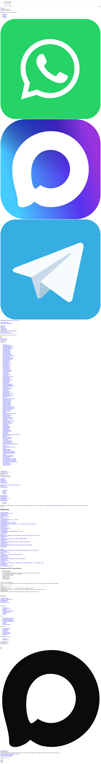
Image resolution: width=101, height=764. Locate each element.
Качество (4, 609)
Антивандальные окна (7, 388)
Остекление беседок (7, 450)
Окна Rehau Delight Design (8, 348)
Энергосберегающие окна (8, 376)
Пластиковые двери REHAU (8, 398)
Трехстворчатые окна (7, 359)
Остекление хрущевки (7, 463)
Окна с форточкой (6, 391)
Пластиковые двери (7, 399)
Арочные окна (6, 372)
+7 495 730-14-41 (3, 329)
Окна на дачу (5, 439)
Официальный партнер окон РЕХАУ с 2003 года (10, 320)
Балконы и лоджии (6, 608)
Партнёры (5, 631)
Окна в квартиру (6, 457)
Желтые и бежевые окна (7, 383)
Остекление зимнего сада (8, 456)
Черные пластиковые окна (8, 384)
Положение (17, 591)
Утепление (5, 419)
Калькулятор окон (4, 482)
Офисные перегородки (7, 409)
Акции (4, 15)
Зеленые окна (5, 387)
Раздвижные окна (6, 435)
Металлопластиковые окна (8, 395)
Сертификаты (5, 629)
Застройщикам (6, 639)
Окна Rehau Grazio (6, 349)
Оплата (4, 623)
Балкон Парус (5, 424)
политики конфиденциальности (55, 505)
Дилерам (4, 17)
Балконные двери (6, 404)
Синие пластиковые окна (8, 386)
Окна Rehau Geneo (6, 352)
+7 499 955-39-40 (3, 641)
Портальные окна (6, 394)
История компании (6, 628)
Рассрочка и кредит (7, 624)
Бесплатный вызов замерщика (9, 451)
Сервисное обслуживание (8, 455)
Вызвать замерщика (4, 751)
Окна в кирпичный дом (7, 442)
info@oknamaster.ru (12, 330)
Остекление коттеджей (7, 437)
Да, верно (2, 10)
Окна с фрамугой (6, 368)
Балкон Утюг (5, 433)
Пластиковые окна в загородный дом (10, 443)
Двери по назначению (7, 403)
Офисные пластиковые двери (9, 408)
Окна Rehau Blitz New (7, 347)
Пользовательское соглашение (6, 755)
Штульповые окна (6, 361)
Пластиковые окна (6, 345)
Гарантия (4, 613)
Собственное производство (8, 610)
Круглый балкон (6, 428)
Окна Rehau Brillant (7, 353)
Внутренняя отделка (7, 421)
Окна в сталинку (6, 462)
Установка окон (6, 445)
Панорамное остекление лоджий (9, 413)
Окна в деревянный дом (7, 440)
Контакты (5, 16)
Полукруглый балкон (7, 431)
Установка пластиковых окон (8, 620)
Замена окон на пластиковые (8, 453)
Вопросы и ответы (6, 611)
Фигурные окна (6, 396)
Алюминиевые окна (7, 362)
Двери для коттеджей (7, 410)
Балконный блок (6, 360)
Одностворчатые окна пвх (8, 357)
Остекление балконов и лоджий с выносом (11, 434)
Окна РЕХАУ (5, 607)
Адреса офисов (3, 497)
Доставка (4, 454)
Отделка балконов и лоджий (8, 420)
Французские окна (6, 374)
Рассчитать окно (3, 750)
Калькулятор (2, 326)
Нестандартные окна (7, 364)
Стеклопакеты (6, 375)
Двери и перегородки (7, 400)
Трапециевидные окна (7, 370)
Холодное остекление (7, 415)
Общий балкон (6, 429)
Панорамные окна (6, 377)
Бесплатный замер (4, 500)
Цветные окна (5, 363)
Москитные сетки (6, 464)
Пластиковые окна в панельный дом (10, 461)
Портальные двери (6, 401)
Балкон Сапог (5, 432)
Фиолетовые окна (6, 389)
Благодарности (6, 630)
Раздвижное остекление (7, 418)
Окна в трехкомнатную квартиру (9, 460)
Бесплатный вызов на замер (8, 618)
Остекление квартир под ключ (9, 447)
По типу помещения (7, 371)
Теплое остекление (6, 416)
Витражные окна (6, 378)
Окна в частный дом (7, 438)
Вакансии (5, 634)
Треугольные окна (6, 367)
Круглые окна (5, 373)
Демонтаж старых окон (7, 619)
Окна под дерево (6, 380)
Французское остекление (8, 417)
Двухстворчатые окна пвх (8, 358)
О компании (5, 14)
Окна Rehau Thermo (7, 351)
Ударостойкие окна (6, 369)
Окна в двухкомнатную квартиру (9, 459)
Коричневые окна (6, 381)
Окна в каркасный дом (7, 441)
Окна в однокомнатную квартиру (9, 458)
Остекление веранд (7, 449)
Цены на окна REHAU (7, 354)
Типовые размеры (6, 356)
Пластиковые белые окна (8, 393)
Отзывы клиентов (6, 633)
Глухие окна (5, 390)
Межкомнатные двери (7, 406)
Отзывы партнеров (6, 632)
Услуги (4, 448)
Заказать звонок (3, 328)
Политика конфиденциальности (6, 754)
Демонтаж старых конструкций (9, 452)
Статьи (4, 614)
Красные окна (5, 382)
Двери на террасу (6, 411)
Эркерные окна (6, 366)
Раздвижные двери (6, 402)
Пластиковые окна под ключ (8, 355)
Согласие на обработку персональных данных (9, 753)
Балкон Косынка (6, 423)
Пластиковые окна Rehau (8, 346)
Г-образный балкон (6, 427)
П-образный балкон (7, 430)
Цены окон (2, 327)
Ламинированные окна (7, 379)
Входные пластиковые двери (8, 407)
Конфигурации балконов (8, 422)
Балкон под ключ (6, 414)
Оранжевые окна (6, 392)
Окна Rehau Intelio (6, 350)
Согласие (22, 591)
